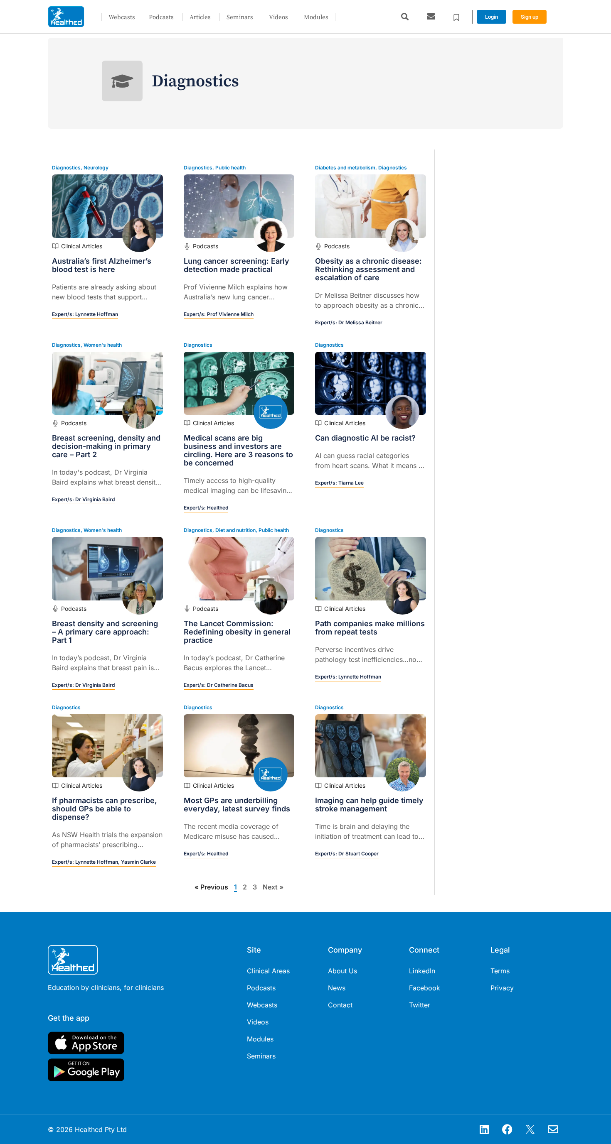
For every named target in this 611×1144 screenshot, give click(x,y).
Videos (278, 17)
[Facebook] (507, 1129)
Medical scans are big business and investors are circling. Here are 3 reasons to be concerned (238, 450)
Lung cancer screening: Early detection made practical (236, 265)
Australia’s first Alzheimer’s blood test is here (101, 265)
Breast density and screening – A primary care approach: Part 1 (105, 631)
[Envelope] (552, 1129)
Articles (200, 17)
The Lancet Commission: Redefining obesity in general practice (237, 631)
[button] (404, 17)
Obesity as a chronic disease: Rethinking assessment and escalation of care (368, 269)
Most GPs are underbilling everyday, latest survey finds (237, 804)
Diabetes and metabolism (345, 167)
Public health (230, 167)
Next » (273, 887)
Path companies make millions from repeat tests (370, 627)
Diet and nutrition (235, 530)
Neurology (96, 167)
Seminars (240, 17)
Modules (316, 17)
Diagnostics (66, 167)
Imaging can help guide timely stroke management (369, 804)
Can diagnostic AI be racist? (365, 438)
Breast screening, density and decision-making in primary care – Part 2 (106, 446)
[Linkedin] (484, 1129)
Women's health (103, 345)
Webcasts (121, 17)
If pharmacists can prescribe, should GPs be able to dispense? (104, 808)
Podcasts (161, 17)
